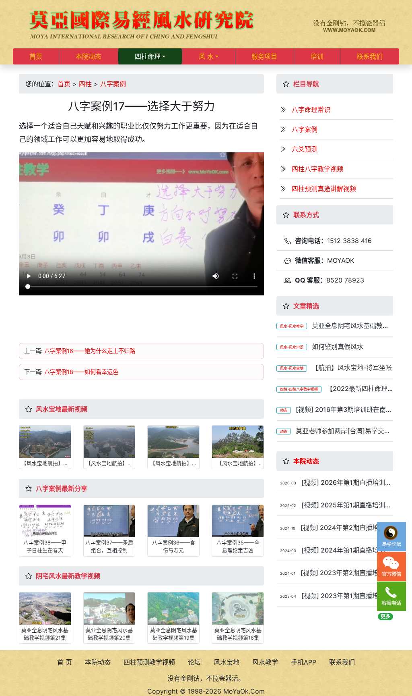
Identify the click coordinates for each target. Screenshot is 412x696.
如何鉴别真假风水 (337, 347)
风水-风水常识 (291, 347)
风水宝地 (226, 662)
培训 (317, 56)
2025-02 (288, 505)
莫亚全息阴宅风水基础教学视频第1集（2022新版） (332, 329)
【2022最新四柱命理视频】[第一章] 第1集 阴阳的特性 (331, 392)
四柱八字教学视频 (317, 169)
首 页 (64, 662)
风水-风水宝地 (291, 368)
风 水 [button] (206, 56)
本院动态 (88, 56)
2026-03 (288, 483)
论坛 (194, 662)
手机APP (303, 662)
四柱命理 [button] (148, 56)
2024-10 (287, 528)
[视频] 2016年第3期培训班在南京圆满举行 (334, 413)
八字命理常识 (311, 110)
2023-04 (288, 596)
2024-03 (288, 550)
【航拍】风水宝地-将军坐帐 (352, 368)
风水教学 (265, 662)
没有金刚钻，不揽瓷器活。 (206, 678)
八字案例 (113, 84)
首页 (35, 56)
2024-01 (287, 573)
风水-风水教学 (291, 326)
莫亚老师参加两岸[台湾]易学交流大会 (333, 435)
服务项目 (264, 56)
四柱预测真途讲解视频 (324, 189)
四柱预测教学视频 (149, 662)
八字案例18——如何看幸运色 (81, 371)
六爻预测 (304, 149)
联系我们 (370, 56)
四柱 (85, 84)
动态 (283, 410)
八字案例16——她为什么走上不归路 (89, 350)
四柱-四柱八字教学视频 (299, 389)
